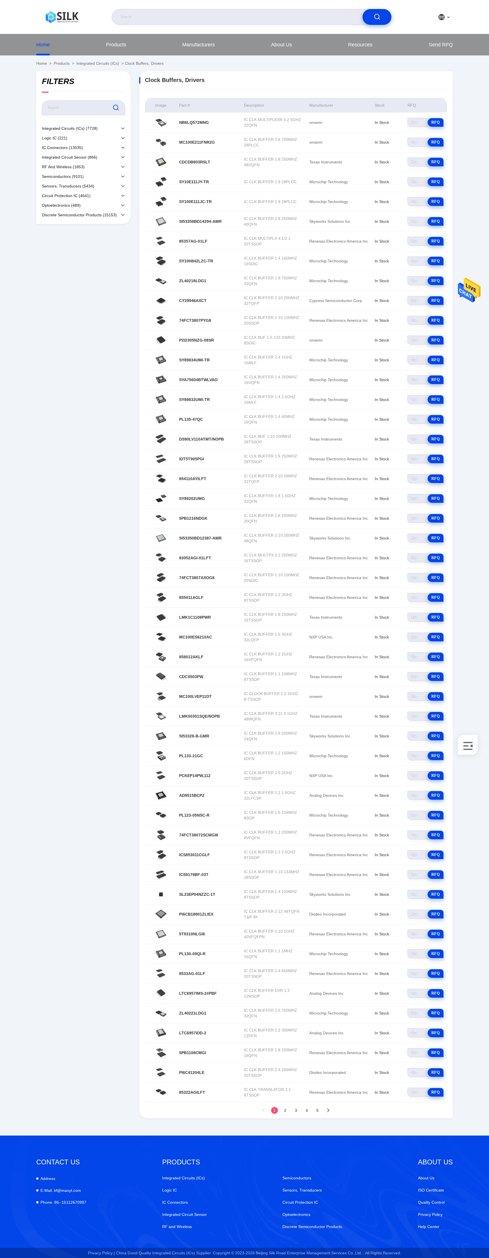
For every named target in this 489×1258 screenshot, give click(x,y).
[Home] (62, 17)
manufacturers (198, 45)
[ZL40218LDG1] (161, 281)
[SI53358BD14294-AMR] (161, 221)
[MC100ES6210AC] (161, 637)
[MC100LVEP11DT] (161, 696)
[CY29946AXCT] (161, 301)
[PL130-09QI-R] (161, 954)
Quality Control (431, 1202)
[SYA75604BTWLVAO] (161, 380)
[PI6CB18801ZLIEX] (161, 914)
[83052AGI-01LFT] (161, 558)
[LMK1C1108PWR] (161, 617)
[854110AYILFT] (161, 479)
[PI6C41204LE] (161, 1072)
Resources (360, 45)
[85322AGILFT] (161, 1092)
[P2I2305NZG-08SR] (161, 340)
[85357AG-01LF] (161, 241)
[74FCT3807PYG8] (161, 320)
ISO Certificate (431, 1190)
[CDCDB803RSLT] (161, 162)
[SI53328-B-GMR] (161, 736)
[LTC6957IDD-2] (161, 1033)
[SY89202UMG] (161, 498)
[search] (377, 17)
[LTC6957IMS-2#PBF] (161, 993)
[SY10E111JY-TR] (161, 182)
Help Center (428, 1226)
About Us (281, 45)
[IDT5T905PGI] (161, 459)
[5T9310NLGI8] (161, 934)
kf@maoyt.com (60, 1190)
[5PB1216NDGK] (161, 518)
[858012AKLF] (161, 657)
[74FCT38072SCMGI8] (161, 835)
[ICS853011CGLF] (161, 855)
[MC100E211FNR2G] (161, 142)
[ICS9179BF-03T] (161, 875)
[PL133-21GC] (161, 756)
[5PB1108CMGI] (161, 1053)
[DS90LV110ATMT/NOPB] (161, 439)
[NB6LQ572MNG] (161, 122)
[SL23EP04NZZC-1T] (161, 894)
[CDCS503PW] (161, 677)
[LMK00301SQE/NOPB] (161, 716)
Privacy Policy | (101, 1253)
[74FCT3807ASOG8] (161, 578)
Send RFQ (441, 45)
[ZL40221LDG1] (161, 1013)
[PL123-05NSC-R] (161, 815)
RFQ (435, 122)
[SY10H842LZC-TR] (161, 261)
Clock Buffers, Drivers (144, 63)
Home (43, 45)
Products (116, 45)
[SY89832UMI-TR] (161, 399)
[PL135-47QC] (161, 419)
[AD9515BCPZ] (161, 795)
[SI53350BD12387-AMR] (161, 538)
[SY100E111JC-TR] (161, 202)
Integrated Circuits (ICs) (97, 63)
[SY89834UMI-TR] (161, 360)
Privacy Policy (430, 1214)
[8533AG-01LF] (161, 973)
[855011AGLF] (161, 597)
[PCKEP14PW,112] (161, 776)
